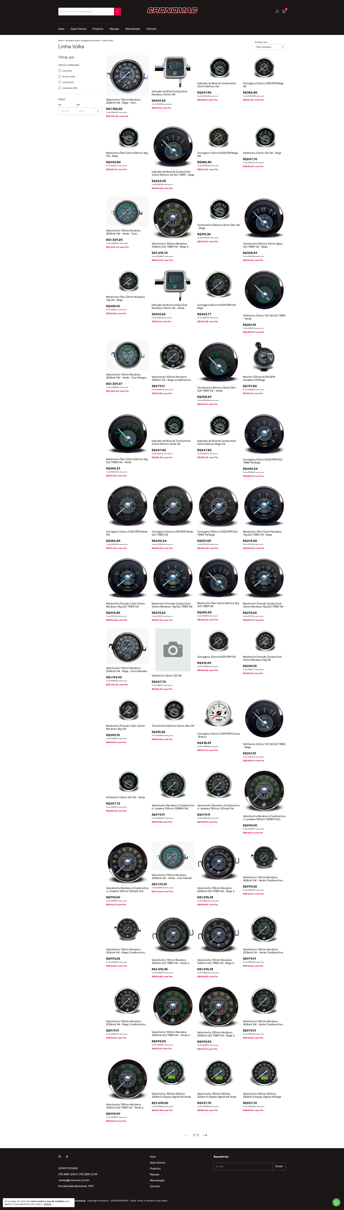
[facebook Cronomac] (67, 1156)
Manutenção (133, 28)
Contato (151, 28)
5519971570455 (68, 1168)
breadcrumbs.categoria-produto (83, 40)
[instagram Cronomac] (59, 1156)
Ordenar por (261, 42)
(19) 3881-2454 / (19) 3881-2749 (77, 1174)
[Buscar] (117, 11)
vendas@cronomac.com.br (73, 1180)
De (59, 104)
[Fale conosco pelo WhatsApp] (336, 1202)
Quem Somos (78, 28)
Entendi (47, 1204)
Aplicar (98, 111)
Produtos (98, 28)
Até (78, 104)
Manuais (114, 28)
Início (61, 28)
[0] (284, 11)
